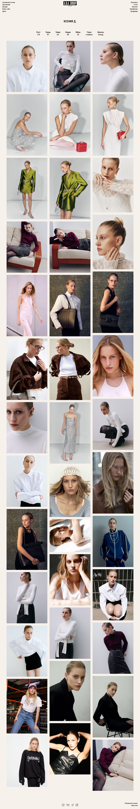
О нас (136, 5)
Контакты (134, 2)
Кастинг (135, 7)
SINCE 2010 (134, 805)
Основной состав (8, 2)
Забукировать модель (131, 803)
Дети (4, 11)
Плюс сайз (6, 9)
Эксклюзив (6, 5)
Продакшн (134, 11)
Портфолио (134, 9)
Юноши (4, 7)
